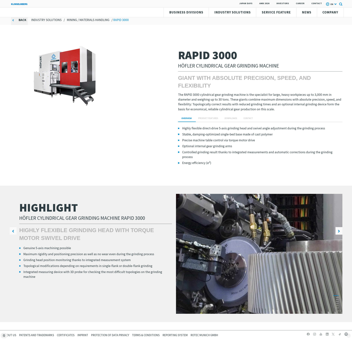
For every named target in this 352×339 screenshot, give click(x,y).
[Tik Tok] (340, 334)
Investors (282, 3)
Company (330, 12)
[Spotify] (346, 334)
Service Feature (276, 12)
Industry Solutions (232, 12)
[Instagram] (315, 334)
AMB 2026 (264, 3)
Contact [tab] (248, 118)
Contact (316, 3)
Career (300, 3)
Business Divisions (186, 12)
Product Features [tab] (208, 118)
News (306, 12)
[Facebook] (308, 334)
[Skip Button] (348, 336)
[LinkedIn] (327, 334)
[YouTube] (321, 334)
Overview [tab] (186, 118)
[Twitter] (334, 334)
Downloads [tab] (231, 118)
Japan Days (245, 3)
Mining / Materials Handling (88, 20)
